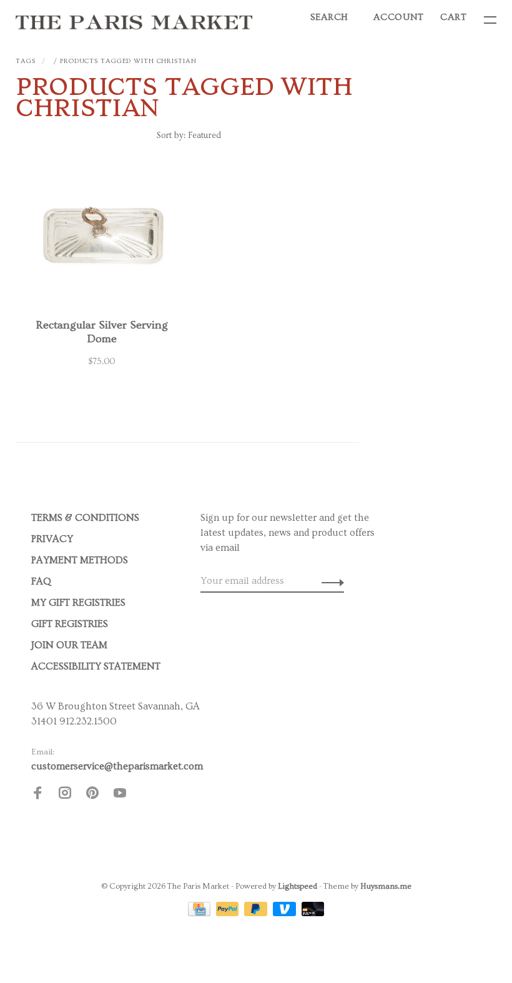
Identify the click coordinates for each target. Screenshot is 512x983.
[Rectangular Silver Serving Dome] (101, 240)
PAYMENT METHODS (79, 560)
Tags (26, 61)
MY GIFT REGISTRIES (78, 602)
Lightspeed (297, 886)
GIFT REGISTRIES (69, 624)
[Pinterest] (92, 795)
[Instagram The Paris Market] (65, 795)
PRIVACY (52, 539)
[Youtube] (120, 795)
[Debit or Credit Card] (313, 913)
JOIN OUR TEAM (69, 645)
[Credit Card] (200, 913)
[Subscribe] (329, 581)
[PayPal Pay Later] (257, 913)
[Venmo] (285, 913)
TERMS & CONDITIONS (85, 517)
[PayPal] (229, 913)
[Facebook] (37, 795)
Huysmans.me (385, 886)
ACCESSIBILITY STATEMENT (95, 666)
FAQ (41, 581)
